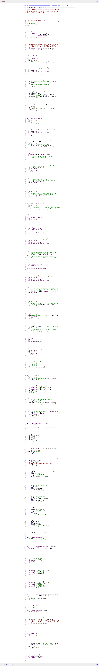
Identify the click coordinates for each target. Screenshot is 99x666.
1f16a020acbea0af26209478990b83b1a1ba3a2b (39, 5)
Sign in (97, 1)
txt (94, 664)
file (45, 7)
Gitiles (6, 664)
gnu (25, 5)
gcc (27, 5)
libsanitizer (54, 5)
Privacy (9, 664)
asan (59, 5)
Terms (12, 664)
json (97, 664)
